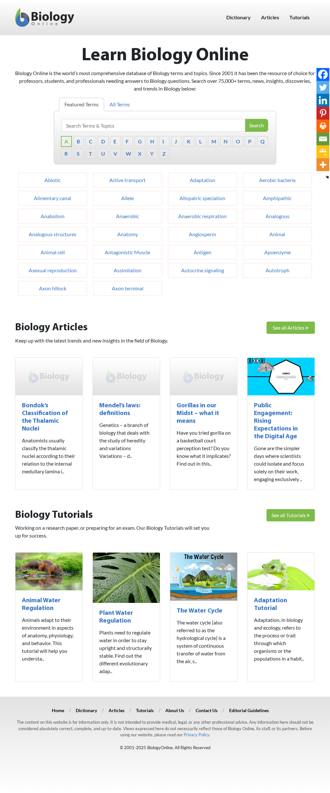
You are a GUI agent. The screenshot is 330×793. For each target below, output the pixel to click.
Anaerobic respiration (202, 216)
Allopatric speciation (202, 198)
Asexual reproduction (53, 270)
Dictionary (238, 17)
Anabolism (52, 216)
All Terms (120, 104)
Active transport (127, 180)
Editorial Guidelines (249, 710)
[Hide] (327, 177)
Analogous (277, 216)
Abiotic (52, 180)
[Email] (322, 138)
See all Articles (289, 327)
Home (58, 710)
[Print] (322, 126)
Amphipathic (277, 198)
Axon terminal (127, 288)
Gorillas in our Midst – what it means (198, 413)
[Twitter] (322, 87)
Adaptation (202, 180)
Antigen (202, 252)
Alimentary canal (52, 198)
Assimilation (127, 270)
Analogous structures (52, 234)
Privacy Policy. (197, 734)
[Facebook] (322, 74)
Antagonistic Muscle (127, 252)
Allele (127, 198)
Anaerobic (127, 216)
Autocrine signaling (202, 270)
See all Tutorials (289, 515)
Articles (270, 17)
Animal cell (53, 252)
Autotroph (277, 270)
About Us (174, 710)
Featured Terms (81, 104)
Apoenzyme (277, 252)
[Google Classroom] (322, 151)
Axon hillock (52, 288)
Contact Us (207, 710)
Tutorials (299, 17)
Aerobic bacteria (277, 180)
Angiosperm (202, 234)
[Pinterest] (322, 113)
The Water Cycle (199, 611)
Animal (277, 234)
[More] (322, 164)
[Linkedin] (322, 100)
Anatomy (127, 234)
